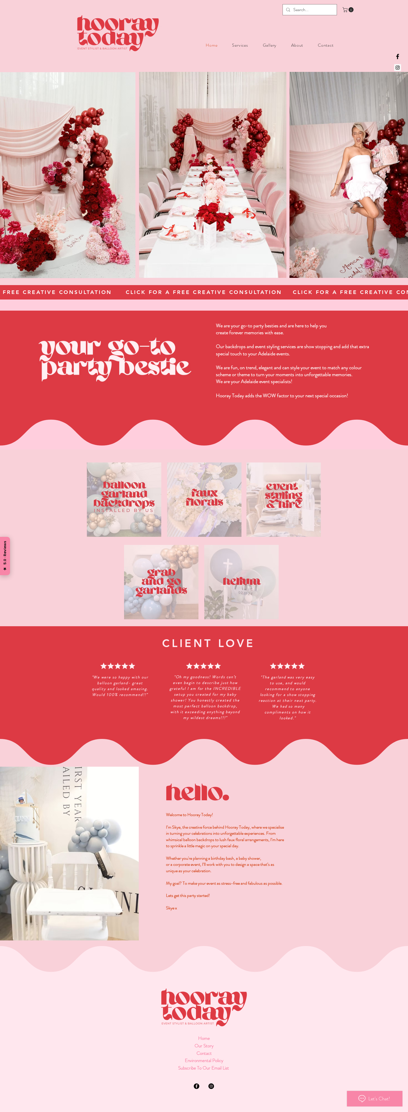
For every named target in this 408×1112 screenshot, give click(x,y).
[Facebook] (397, 56)
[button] (348, 9)
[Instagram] (397, 67)
